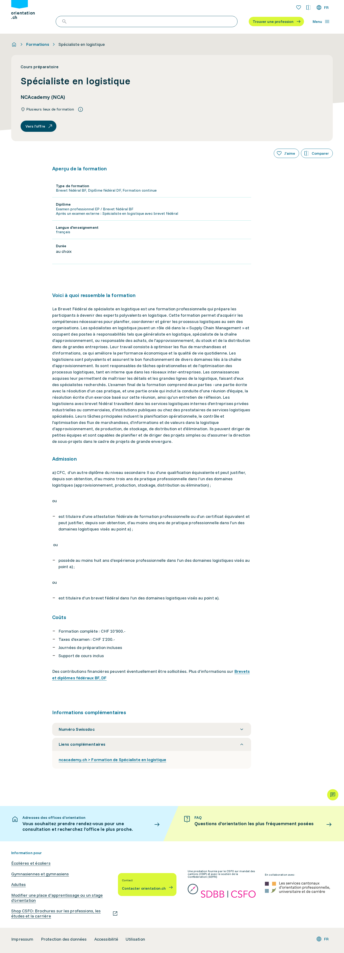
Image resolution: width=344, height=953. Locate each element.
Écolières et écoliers (31, 863)
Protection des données (64, 939)
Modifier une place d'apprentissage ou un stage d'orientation (57, 898)
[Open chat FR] (332, 794)
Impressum (22, 939)
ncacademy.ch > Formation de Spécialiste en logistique (112, 759)
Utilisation (135, 939)
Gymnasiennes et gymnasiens (40, 874)
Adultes (18, 884)
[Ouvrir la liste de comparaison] (308, 7)
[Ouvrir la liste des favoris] (298, 7)
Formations (37, 44)
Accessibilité (106, 939)
